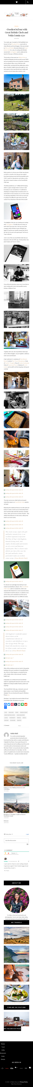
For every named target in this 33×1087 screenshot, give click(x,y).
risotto (19, 720)
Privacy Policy (24, 1082)
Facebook (3, 1073)
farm (16, 712)
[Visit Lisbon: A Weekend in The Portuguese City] (16, 1019)
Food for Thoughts (9, 363)
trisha (6, 861)
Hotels (3, 1056)
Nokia (24, 717)
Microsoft (12, 717)
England (11, 712)
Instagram (16, 1073)
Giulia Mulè (14, 733)
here (8, 695)
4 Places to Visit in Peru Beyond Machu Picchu (15, 945)
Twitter (10, 1073)
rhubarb (12, 720)
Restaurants (3, 1053)
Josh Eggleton (13, 52)
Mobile (19, 717)
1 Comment (6, 725)
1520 (5, 712)
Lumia (6, 717)
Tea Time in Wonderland (18, 361)
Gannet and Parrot (12, 365)
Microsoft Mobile (9, 48)
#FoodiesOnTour (15, 44)
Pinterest (23, 1073)
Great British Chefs (19, 502)
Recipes (6, 720)
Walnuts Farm (22, 57)
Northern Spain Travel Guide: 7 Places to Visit (15, 964)
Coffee (3, 1050)
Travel (16, 26)
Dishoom (6, 821)
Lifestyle (3, 1059)
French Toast (23, 712)
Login (27, 834)
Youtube (29, 1073)
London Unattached (24, 363)
